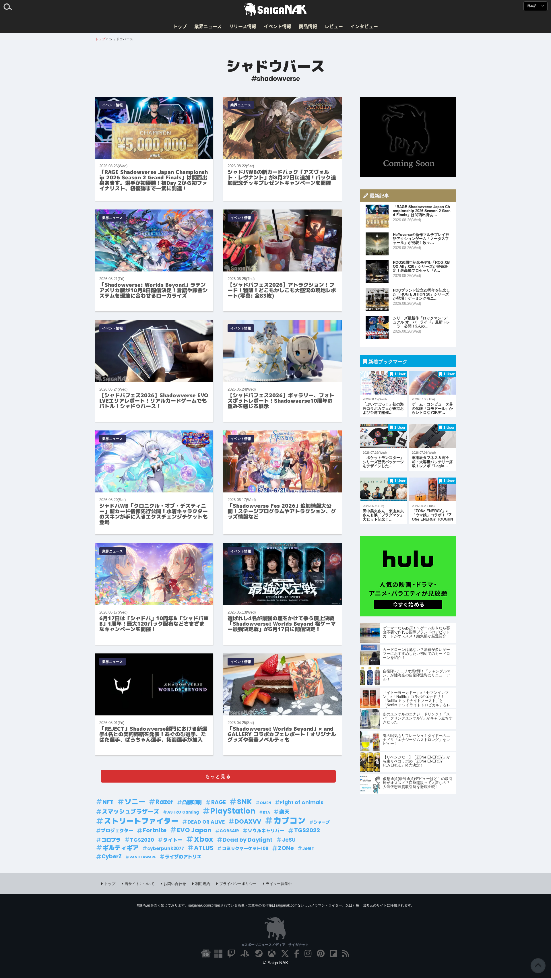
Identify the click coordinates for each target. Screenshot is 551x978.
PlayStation (232, 811)
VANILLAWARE (142, 857)
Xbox (203, 839)
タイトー (173, 840)
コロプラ (111, 840)
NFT (108, 802)
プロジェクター (117, 830)
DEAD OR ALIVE (206, 821)
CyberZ (112, 856)
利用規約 (202, 883)
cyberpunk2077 (165, 848)
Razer (164, 802)
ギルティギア (120, 848)
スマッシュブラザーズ (130, 812)
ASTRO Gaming (183, 812)
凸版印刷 (192, 802)
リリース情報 (242, 26)
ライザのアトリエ (183, 856)
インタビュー (364, 26)
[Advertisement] (408, 137)
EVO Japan (194, 830)
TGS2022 (307, 830)
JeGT (308, 848)
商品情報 (308, 26)
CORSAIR (229, 831)
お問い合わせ (175, 883)
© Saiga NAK (275, 962)
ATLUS (204, 848)
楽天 (284, 811)
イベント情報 (277, 26)
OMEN (265, 803)
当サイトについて (139, 883)
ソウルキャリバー (266, 831)
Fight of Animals (301, 802)
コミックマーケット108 (245, 848)
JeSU (289, 839)
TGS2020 (142, 839)
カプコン (289, 821)
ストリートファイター (141, 821)
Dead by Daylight (248, 840)
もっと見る (218, 776)
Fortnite (154, 830)
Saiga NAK (275, 9)
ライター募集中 (279, 883)
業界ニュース (208, 26)
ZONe (286, 848)
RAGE (218, 802)
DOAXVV (248, 822)
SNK (244, 802)
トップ (180, 26)
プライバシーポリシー (238, 883)
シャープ (322, 822)
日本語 (532, 6)
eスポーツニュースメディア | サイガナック (275, 944)
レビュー (334, 26)
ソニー (135, 802)
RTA (266, 812)
